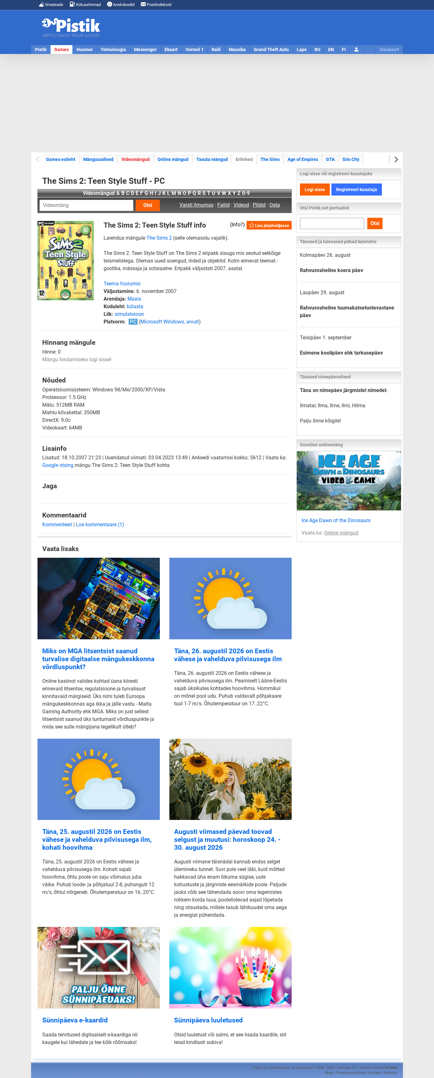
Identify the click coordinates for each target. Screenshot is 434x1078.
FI (344, 49)
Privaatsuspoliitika (350, 1073)
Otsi (147, 205)
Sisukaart (389, 49)
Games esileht (60, 159)
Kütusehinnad (88, 4)
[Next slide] (395, 159)
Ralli (216, 49)
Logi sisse (315, 189)
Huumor (85, 49)
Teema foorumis (122, 284)
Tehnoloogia (113, 49)
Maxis (134, 299)
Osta (274, 205)
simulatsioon (129, 314)
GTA (330, 159)
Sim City (350, 159)
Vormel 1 (195, 49)
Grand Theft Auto (271, 49)
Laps (302, 49)
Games (61, 49)
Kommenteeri (57, 525)
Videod (241, 205)
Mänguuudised (98, 159)
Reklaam (390, 1073)
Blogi (329, 1073)
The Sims (270, 159)
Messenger (145, 49)
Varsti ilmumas (197, 205)
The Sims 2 (159, 238)
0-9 (246, 193)
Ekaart (171, 49)
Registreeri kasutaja (356, 189)
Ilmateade (53, 4)
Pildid (259, 205)
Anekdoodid (123, 4)
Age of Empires (303, 159)
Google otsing (57, 465)
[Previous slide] (38, 159)
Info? (237, 225)
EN (331, 49)
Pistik (40, 49)
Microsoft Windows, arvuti (169, 322)
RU (317, 49)
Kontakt (374, 1073)
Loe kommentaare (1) (100, 525)
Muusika (237, 49)
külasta (135, 306)
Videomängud (135, 159)
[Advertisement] (217, 103)
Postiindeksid (158, 4)
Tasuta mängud (212, 159)
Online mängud (173, 159)
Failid (223, 205)
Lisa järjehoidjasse (271, 225)
